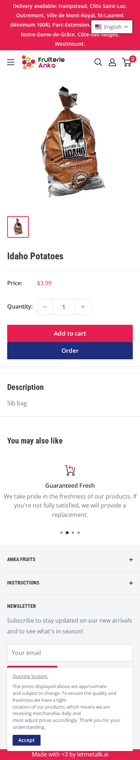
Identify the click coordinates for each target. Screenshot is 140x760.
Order (70, 350)
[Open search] (98, 62)
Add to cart (70, 333)
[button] (111, 26)
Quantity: (20, 306)
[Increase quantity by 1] (82, 306)
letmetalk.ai (92, 754)
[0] (126, 62)
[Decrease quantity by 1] (44, 306)
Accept (26, 740)
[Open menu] (10, 62)
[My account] (112, 62)
